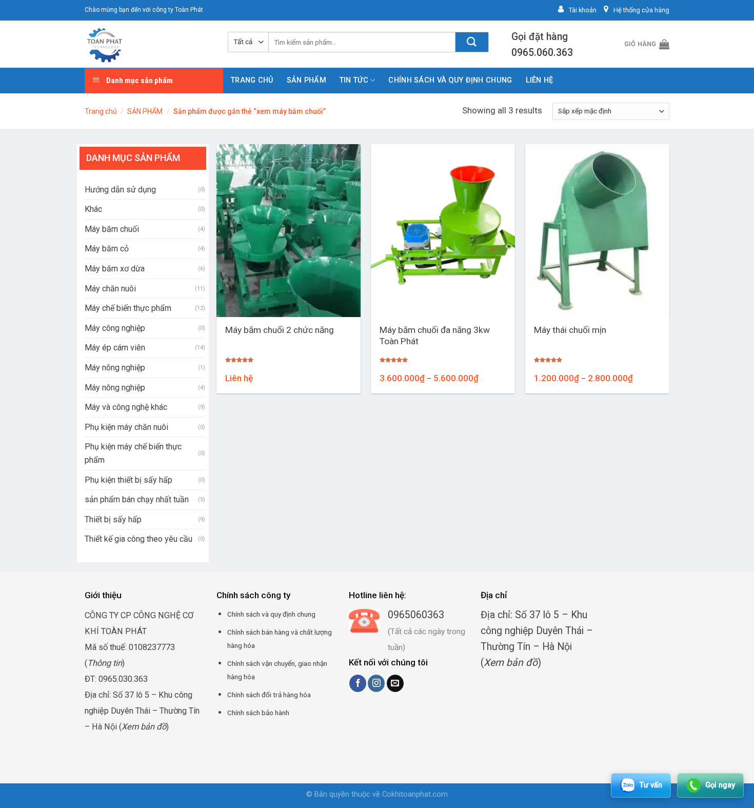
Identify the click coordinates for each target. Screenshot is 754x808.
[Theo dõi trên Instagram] (376, 683)
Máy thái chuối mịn (570, 330)
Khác (93, 209)
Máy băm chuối (112, 229)
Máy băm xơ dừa (115, 268)
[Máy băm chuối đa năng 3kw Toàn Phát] (443, 230)
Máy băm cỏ (107, 248)
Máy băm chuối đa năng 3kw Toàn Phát (435, 336)
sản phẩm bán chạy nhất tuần (137, 499)
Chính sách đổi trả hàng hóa (269, 695)
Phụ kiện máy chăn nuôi (126, 427)
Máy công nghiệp (115, 328)
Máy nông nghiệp (115, 367)
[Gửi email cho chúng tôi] (395, 683)
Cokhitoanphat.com (415, 794)
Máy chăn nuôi (110, 288)
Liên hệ (539, 80)
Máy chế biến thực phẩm (128, 308)
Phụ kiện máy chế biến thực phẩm (133, 453)
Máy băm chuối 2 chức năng (279, 330)
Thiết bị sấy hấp (113, 519)
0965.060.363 (542, 52)
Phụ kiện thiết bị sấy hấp (128, 480)
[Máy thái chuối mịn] (597, 230)
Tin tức (354, 80)
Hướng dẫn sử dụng (120, 189)
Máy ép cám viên (115, 347)
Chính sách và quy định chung (450, 80)
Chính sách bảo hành (258, 712)
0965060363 (416, 615)
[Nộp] (472, 42)
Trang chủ (252, 80)
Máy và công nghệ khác (126, 407)
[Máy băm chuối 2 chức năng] (288, 230)
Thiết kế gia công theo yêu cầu (138, 539)
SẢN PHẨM (306, 80)
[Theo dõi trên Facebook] (357, 683)
